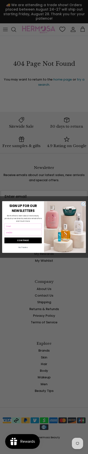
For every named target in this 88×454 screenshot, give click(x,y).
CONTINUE (23, 240)
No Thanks (23, 247)
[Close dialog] (83, 204)
